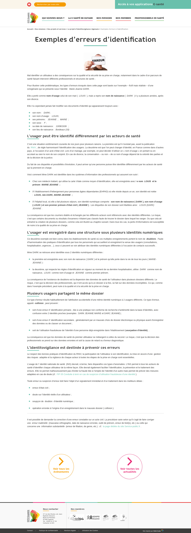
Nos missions (104, 18)
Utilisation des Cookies (90, 530)
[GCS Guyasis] (32, 18)
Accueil (30, 29)
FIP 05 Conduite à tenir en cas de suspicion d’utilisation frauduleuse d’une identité (96, 374)
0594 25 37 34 (51, 521)
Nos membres (123, 18)
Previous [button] (68, 518)
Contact (30, 530)
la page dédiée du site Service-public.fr (121, 426)
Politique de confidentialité (48, 530)
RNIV (33, 147)
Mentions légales (70, 530)
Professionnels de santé (149, 18)
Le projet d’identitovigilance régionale (83, 29)
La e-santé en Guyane (80, 18)
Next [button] (126, 518)
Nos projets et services (56, 29)
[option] (77, 517)
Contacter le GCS (48, 523)
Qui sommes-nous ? (53, 18)
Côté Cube (157, 531)
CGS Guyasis (33, 516)
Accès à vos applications (141, 4)
